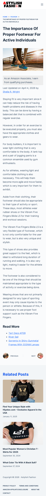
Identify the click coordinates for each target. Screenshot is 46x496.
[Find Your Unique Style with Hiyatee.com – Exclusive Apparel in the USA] (23, 391)
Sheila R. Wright (11, 91)
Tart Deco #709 (17, 333)
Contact (6, 493)
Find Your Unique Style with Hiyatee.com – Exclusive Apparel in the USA (22, 409)
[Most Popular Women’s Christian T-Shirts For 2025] (23, 433)
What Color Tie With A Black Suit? (20, 462)
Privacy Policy (9, 486)
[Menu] (42, 4)
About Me (35, 489)
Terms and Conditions (28, 486)
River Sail (13, 337)
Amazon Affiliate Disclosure (15, 489)
